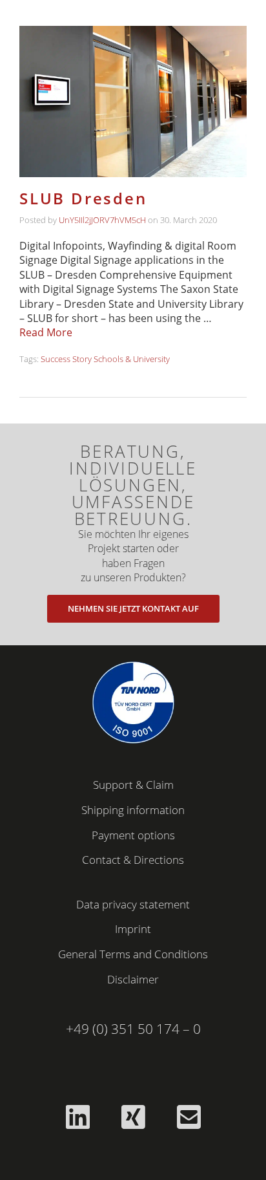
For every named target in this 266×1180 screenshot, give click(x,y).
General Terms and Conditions (133, 954)
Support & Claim (133, 784)
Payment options (133, 835)
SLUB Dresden (83, 198)
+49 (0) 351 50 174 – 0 (133, 1029)
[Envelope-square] (188, 1116)
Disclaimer (133, 979)
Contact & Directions (133, 859)
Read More (45, 332)
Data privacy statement (133, 904)
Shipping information (133, 809)
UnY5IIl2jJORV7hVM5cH (102, 220)
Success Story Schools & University (105, 359)
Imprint (133, 928)
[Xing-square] (133, 1116)
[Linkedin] (77, 1116)
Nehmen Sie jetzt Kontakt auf (133, 608)
